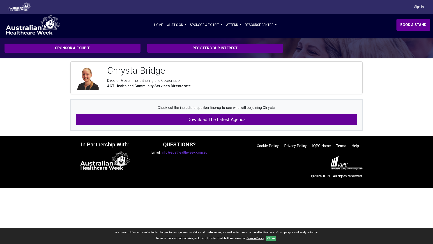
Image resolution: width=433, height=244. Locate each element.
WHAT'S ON (175, 25)
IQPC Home (321, 146)
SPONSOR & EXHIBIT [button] (72, 48)
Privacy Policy (295, 146)
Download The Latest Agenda (216, 119)
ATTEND (232, 25)
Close (271, 238)
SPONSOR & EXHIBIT (205, 25)
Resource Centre (259, 25)
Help (355, 146)
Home (158, 25)
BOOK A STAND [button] (413, 25)
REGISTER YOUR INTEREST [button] (215, 48)
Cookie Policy (268, 146)
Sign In (419, 7)
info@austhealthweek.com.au (184, 152)
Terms (341, 146)
